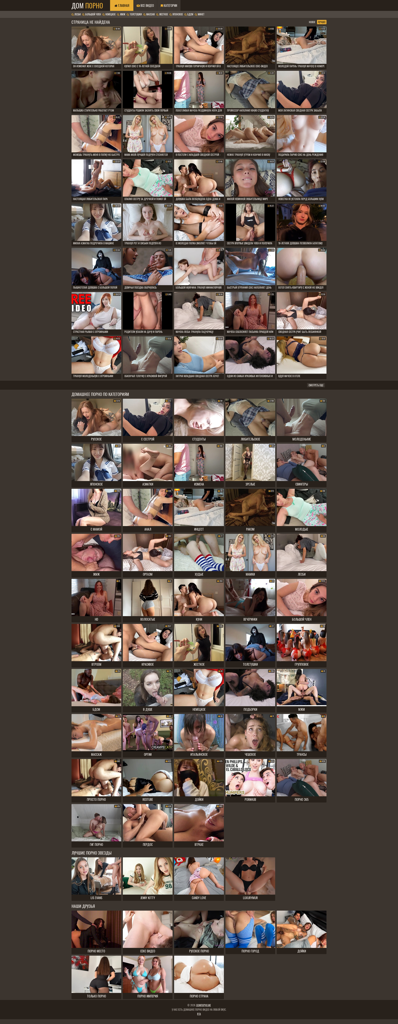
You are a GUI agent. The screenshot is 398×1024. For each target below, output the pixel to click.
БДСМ (190, 14)
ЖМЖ (122, 14)
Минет (200, 14)
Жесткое (163, 14)
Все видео (147, 5)
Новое (312, 22)
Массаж (150, 14)
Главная (123, 5)
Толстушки (135, 14)
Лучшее (322, 22)
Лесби (77, 14)
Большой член (93, 14)
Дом (87, 5)
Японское (177, 14)
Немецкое (110, 14)
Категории (170, 5)
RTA (199, 1014)
